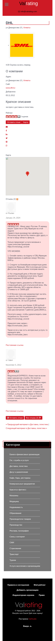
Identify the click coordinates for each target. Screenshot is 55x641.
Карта (25, 122)
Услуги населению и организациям (25, 566)
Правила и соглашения (18, 585)
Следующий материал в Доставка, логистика (26, 428)
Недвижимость (16, 507)
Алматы (26, 28)
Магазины (14, 496)
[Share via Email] (7, 127)
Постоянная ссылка (14, 345)
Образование (15, 513)
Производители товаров (20, 519)
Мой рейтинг (40, 585)
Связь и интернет (17, 537)
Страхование (15, 548)
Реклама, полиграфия (19, 531)
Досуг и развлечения (19, 472)
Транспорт (14, 554)
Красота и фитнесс (18, 490)
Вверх (26, 626)
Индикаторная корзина (23, 595)
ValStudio (32, 619)
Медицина (14, 501)
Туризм (13, 560)
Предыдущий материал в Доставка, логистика (27, 424)
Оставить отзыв (13, 122)
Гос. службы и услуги (19, 460)
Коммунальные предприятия (22, 484)
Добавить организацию (27, 590)
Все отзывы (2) (32, 418)
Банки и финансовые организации (24, 454)
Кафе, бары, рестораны (20, 478)
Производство (16, 525)
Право (42, 595)
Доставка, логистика (19, 466)
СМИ (12, 543)
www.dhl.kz (10, 88)
